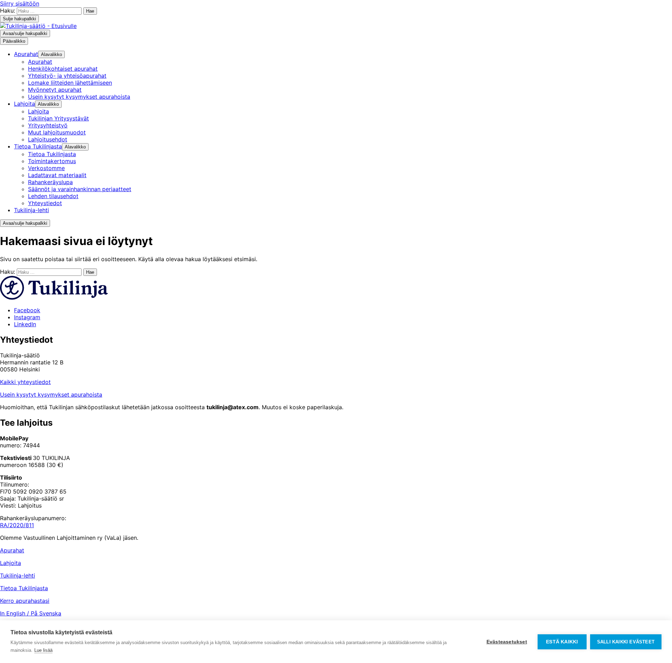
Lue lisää (43, 650)
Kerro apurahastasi (24, 600)
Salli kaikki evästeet (625, 641)
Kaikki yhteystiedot (25, 381)
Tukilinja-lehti (17, 575)
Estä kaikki (562, 641)
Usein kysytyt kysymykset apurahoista (51, 394)
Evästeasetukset (506, 641)
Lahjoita (10, 562)
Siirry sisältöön (19, 3)
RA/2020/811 (17, 525)
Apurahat (12, 550)
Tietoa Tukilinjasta (24, 588)
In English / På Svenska (30, 613)
